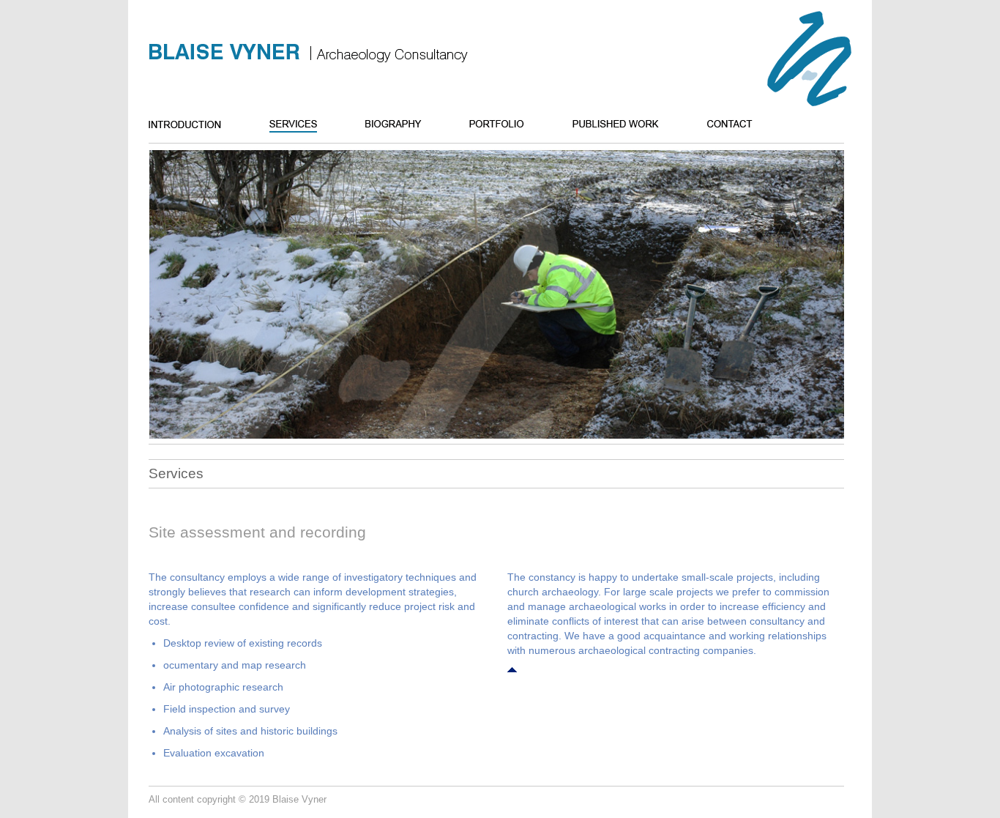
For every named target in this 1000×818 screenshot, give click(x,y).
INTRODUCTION (202, 124)
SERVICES (310, 124)
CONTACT (746, 124)
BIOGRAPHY (410, 124)
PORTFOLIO (513, 124)
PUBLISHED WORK (632, 124)
